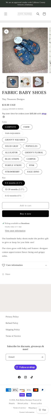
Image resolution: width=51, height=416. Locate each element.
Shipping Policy (13, 330)
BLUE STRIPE (12, 159)
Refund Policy (12, 323)
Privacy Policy (12, 317)
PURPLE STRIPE (13, 165)
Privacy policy (36, 403)
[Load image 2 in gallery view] (25, 82)
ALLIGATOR (11, 153)
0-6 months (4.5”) (13, 183)
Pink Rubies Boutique (24, 400)
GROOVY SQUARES (15, 140)
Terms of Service (13, 336)
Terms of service (19, 408)
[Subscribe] (42, 357)
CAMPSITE (10, 127)
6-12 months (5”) (14, 196)
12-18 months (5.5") (14, 189)
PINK (31, 165)
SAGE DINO (33, 172)
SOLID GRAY (11, 146)
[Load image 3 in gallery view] (38, 82)
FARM (26, 127)
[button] (6, 14)
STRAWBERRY (12, 172)
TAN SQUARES (14, 134)
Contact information (26, 412)
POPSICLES (32, 146)
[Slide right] (48, 82)
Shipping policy (34, 408)
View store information (15, 231)
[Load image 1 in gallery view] (12, 82)
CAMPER (31, 159)
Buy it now (25, 214)
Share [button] (7, 274)
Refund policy (23, 403)
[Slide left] (3, 82)
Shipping (5, 109)
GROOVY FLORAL (34, 153)
